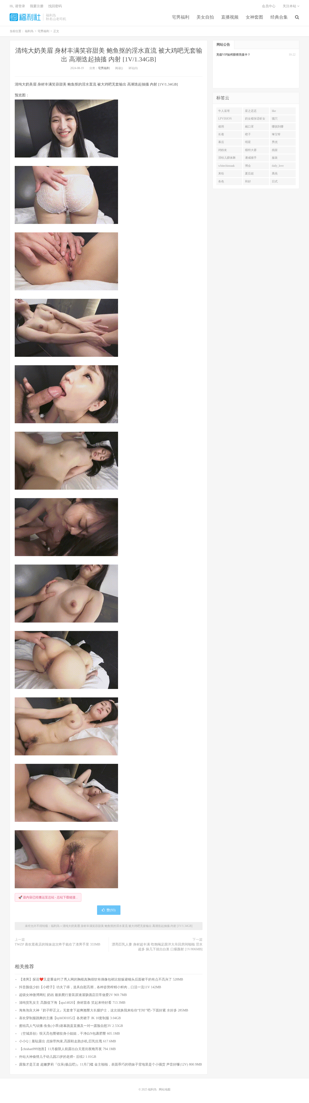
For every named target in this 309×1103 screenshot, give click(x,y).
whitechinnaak (226, 165)
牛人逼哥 (224, 111)
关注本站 (290, 6)
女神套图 (254, 17)
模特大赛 (251, 150)
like (274, 111)
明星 (248, 142)
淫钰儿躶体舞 (227, 157)
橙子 (248, 134)
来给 (221, 173)
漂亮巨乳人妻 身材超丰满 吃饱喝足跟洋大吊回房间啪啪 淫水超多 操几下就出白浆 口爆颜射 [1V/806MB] (157, 947)
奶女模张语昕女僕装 (255, 119)
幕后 (221, 142)
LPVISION (225, 118)
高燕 (275, 173)
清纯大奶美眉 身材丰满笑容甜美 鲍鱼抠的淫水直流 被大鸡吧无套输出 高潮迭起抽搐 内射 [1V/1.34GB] (127, 926)
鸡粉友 (222, 150)
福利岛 (25, 17)
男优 (275, 142)
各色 (221, 181)
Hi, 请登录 (17, 6)
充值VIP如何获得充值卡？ (233, 54)
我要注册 (36, 6)
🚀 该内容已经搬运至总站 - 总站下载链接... (48, 897)
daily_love (278, 165)
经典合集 (279, 17)
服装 (275, 157)
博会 (248, 165)
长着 (221, 134)
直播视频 (230, 17)
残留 (275, 150)
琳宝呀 (276, 134)
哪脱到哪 (277, 126)
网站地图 (164, 1089)
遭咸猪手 (251, 157)
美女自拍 (205, 17)
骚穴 (275, 118)
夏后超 (249, 173)
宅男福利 (180, 17)
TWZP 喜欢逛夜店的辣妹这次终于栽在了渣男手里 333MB (57, 944)
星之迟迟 (251, 111)
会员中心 (268, 6)
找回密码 (55, 6)
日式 (275, 181)
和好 (248, 181)
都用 (221, 126)
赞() (111, 910)
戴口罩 (249, 126)
